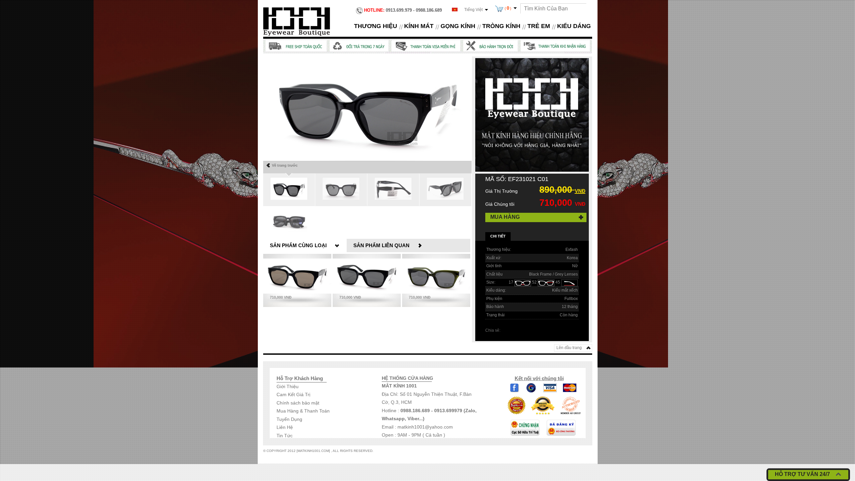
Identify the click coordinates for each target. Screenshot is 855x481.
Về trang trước (285, 165)
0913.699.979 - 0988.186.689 (403, 10)
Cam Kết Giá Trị (293, 394)
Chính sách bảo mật (298, 403)
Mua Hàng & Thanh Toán (303, 411)
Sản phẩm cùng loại (298, 245)
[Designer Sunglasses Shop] (296, 21)
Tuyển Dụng (289, 419)
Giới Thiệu (288, 386)
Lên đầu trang (569, 347)
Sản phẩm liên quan (381, 245)
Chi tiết (498, 236)
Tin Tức (285, 435)
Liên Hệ (285, 427)
